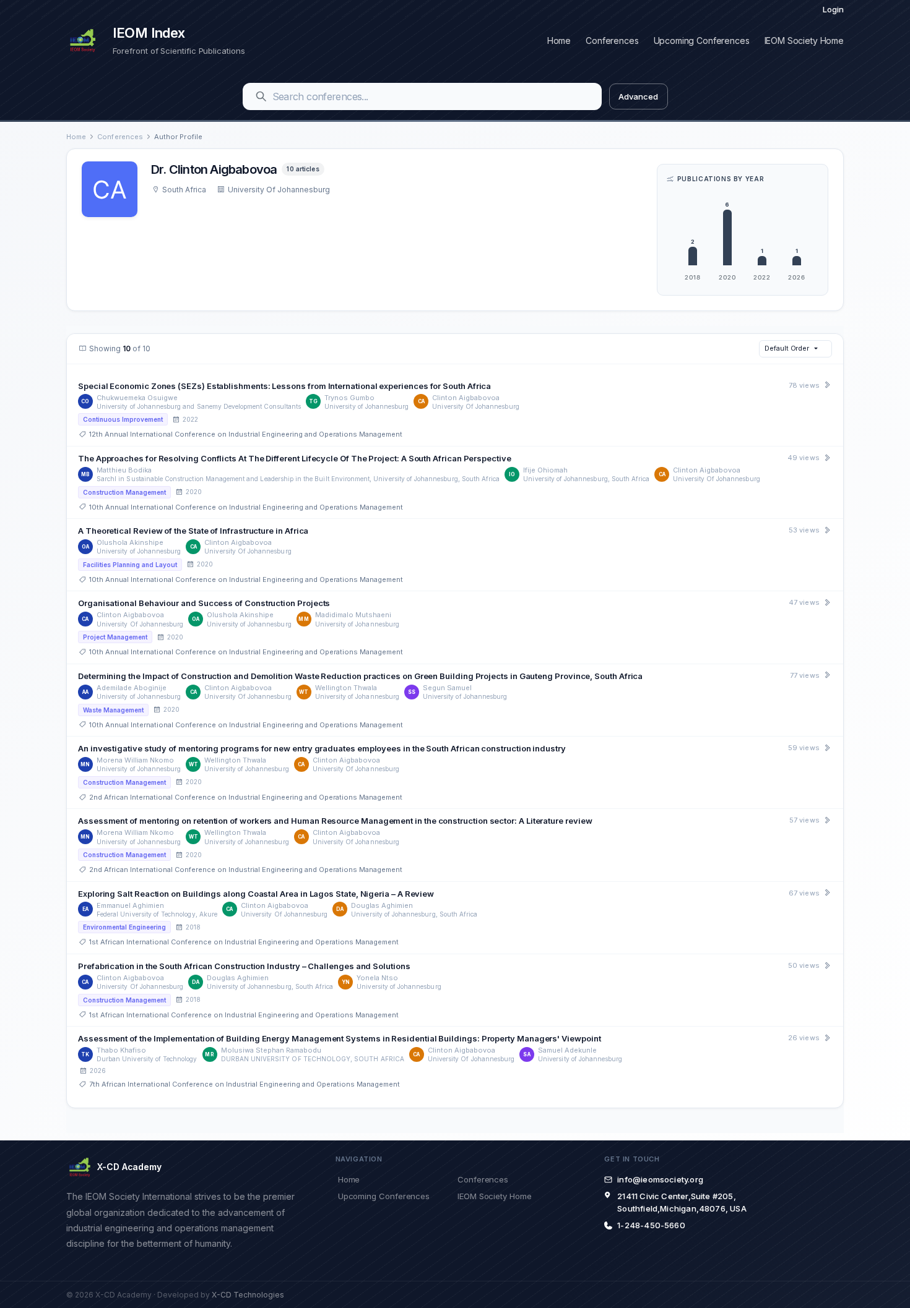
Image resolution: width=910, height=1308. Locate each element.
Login (833, 9)
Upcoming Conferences (702, 40)
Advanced (637, 96)
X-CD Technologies (248, 1294)
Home (559, 40)
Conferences (612, 40)
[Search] (261, 96)
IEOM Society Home (804, 40)
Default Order (787, 348)
